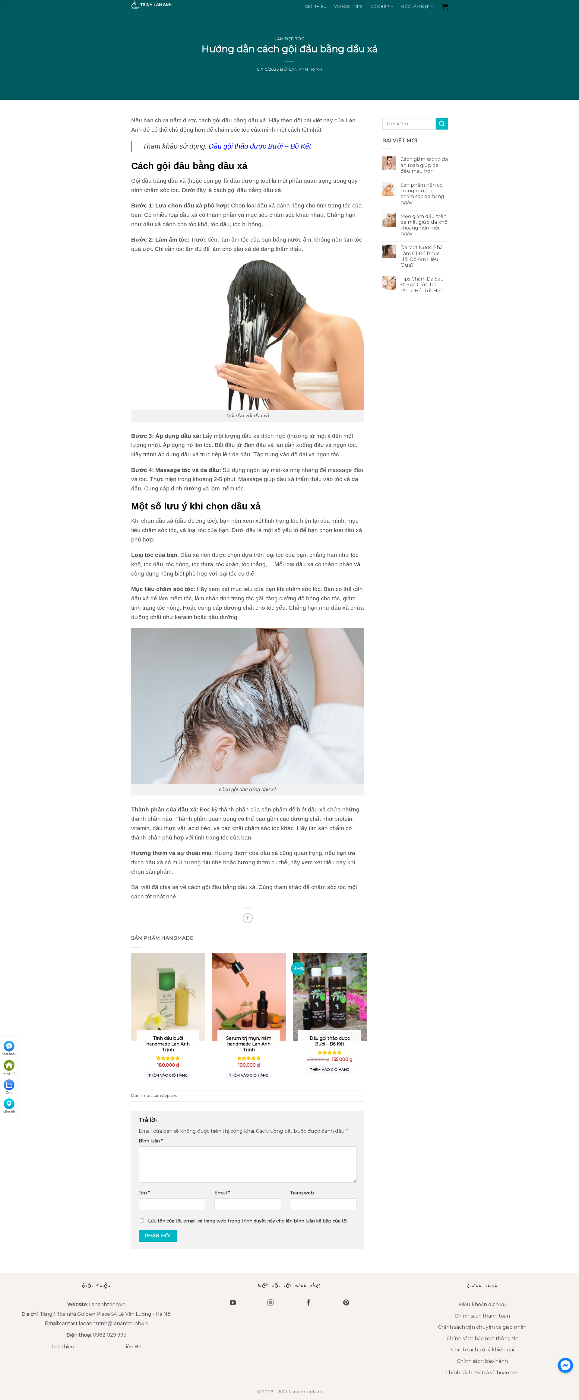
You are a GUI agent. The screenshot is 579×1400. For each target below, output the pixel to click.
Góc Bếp (379, 6)
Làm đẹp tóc (289, 39)
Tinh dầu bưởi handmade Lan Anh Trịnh (168, 1044)
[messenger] (565, 1365)
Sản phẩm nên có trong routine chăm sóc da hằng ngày (422, 193)
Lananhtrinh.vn (107, 1304)
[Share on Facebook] (248, 918)
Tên (144, 1193)
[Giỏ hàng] (445, 6)
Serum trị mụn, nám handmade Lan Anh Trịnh (248, 1044)
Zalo (9, 1092)
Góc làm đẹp (415, 6)
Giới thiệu (315, 6)
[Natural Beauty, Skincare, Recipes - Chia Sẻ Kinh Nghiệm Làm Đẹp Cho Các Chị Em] (161, 4)
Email (222, 1193)
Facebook (9, 1054)
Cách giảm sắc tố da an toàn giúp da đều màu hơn (424, 165)
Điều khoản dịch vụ (482, 1304)
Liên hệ (9, 1111)
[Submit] (442, 124)
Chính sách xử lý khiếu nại (482, 1350)
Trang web (302, 1193)
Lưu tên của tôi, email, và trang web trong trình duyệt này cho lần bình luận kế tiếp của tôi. (248, 1221)
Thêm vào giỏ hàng (168, 1075)
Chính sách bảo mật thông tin (482, 1338)
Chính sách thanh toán (482, 1316)
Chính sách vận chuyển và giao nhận (482, 1327)
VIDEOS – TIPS (348, 6)
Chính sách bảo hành (482, 1361)
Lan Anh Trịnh (305, 69)
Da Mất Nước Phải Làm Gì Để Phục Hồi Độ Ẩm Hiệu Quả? (421, 256)
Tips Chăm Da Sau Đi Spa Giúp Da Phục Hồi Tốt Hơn (422, 284)
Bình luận (151, 1141)
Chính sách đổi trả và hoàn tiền (482, 1373)
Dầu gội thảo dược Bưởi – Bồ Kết (260, 146)
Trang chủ (9, 1073)
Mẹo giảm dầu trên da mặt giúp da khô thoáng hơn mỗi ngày (423, 225)
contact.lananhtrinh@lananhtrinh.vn (103, 1323)
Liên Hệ (132, 1347)
